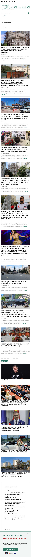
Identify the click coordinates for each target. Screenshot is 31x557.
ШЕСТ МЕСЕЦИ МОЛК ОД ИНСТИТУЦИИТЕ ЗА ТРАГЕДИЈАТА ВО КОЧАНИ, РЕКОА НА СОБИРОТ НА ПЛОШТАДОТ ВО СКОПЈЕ (14, 149)
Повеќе (25, 59)
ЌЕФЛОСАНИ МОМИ (6, 380)
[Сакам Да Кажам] (15, 11)
